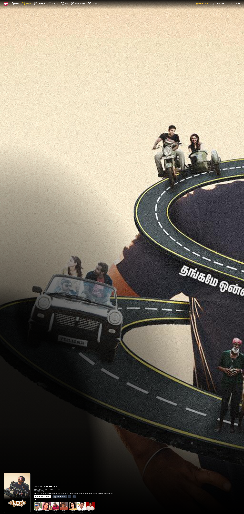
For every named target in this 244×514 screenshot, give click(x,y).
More (112, 493)
